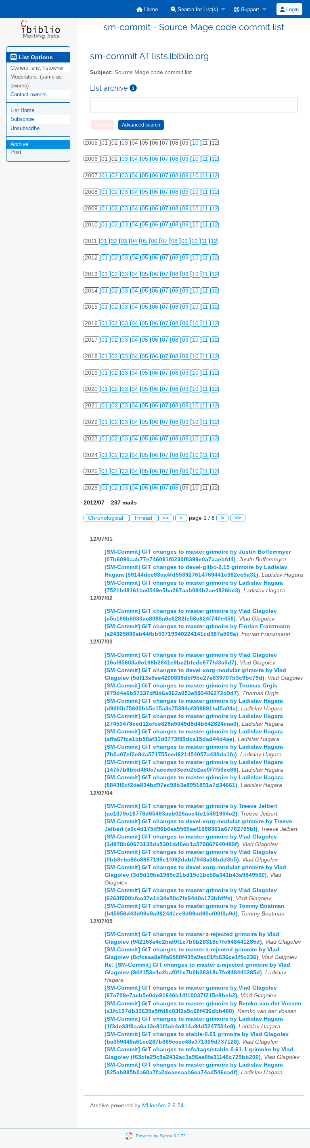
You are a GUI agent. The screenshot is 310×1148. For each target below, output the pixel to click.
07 (166, 159)
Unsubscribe (25, 128)
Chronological (106, 518)
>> (238, 518)
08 (176, 159)
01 (105, 175)
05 (146, 159)
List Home (22, 110)
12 (215, 159)
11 (205, 159)
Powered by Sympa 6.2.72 (161, 1135)
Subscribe (22, 119)
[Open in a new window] (133, 88)
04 (136, 159)
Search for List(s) (197, 9)
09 (186, 159)
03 (125, 159)
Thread (144, 518)
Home (150, 9)
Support (249, 9)
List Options (35, 57)
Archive (19, 144)
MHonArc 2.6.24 (163, 1105)
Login (292, 9)
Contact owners (28, 94)
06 (156, 159)
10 (196, 143)
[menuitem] (147, 9)
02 (115, 175)
